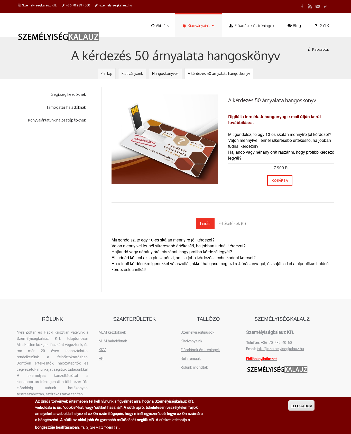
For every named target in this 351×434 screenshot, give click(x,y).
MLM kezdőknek (112, 332)
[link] (325, 6)
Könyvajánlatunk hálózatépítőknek (57, 120)
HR (101, 358)
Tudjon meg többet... (100, 428)
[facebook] (302, 6)
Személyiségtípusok (197, 332)
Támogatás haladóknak (66, 107)
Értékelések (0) (232, 223)
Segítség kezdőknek (68, 94)
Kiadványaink (198, 25)
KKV (102, 350)
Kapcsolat (320, 49)
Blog (296, 25)
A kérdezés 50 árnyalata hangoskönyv (219, 73)
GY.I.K (324, 25)
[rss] (310, 6)
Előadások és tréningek (254, 25)
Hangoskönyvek (165, 73)
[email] (317, 6)
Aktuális (162, 25)
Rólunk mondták (194, 367)
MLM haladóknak (113, 341)
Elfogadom (301, 406)
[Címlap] (59, 37)
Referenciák (191, 358)
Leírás (207, 223)
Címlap (106, 73)
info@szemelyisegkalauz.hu (280, 348)
